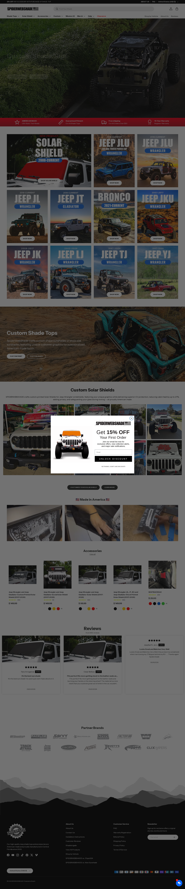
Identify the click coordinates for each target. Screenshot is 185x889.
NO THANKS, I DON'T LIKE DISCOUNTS (113, 466)
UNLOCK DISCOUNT (113, 459)
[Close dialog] (131, 418)
